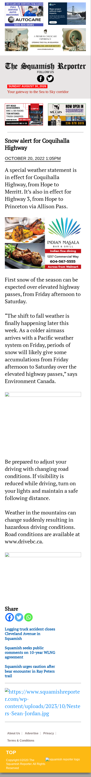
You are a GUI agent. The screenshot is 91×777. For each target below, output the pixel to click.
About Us (13, 733)
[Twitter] (19, 617)
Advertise (31, 733)
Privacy (48, 733)
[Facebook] (9, 617)
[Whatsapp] (28, 617)
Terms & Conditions (20, 740)
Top (11, 752)
